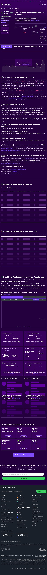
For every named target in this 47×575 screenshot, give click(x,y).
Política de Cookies (31, 568)
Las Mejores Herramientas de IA (7, 522)
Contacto (34, 525)
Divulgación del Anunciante (41, 568)
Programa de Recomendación (37, 516)
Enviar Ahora (12, 373)
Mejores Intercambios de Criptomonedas (5, 515)
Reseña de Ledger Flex (21, 524)
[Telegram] (4, 541)
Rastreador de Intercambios (16, 98)
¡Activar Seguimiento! (35, 20)
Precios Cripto (3, 524)
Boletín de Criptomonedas (6, 501)
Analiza (8, 436)
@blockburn (7, 294)
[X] (2, 541)
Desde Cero (18, 173)
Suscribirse (41, 491)
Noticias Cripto (3, 504)
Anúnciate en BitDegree (36, 518)
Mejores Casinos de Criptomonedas (7, 521)
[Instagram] (15, 541)
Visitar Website (42, 348)
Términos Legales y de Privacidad (21, 568)
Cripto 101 (3, 499)
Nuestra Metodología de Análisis (38, 513)
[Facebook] (8, 541)
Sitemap (12, 568)
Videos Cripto (3, 506)
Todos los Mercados (18, 46)
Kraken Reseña (35, 502)
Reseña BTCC (34, 501)
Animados (14, 171)
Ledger (21, 99)
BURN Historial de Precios (31, 46)
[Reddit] (17, 541)
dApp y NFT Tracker (4, 526)
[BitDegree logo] (4, 555)
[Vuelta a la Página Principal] (2, 8)
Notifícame (23, 478)
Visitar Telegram (7, 350)
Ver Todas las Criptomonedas (23, 455)
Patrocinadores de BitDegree (37, 520)
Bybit (28, 96)
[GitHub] (19, 541)
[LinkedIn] (11, 541)
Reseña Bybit (34, 499)
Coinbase (24, 96)
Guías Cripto (3, 502)
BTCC (31, 96)
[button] (42, 4)
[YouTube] (6, 541)
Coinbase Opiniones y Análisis (37, 497)
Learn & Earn (3, 497)
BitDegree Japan (35, 521)
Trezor (26, 99)
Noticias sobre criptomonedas (18, 169)
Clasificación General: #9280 (6, 16)
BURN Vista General (6, 46)
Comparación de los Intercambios (7, 517)
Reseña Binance (35, 504)
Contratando (34, 523)
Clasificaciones (10, 8)
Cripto (4, 8)
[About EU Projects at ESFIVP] (5, 549)
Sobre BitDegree (35, 509)
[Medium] (13, 541)
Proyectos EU (34, 514)
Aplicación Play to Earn (5, 509)
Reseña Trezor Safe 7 (20, 525)
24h (36, 26)
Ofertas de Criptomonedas (6, 508)
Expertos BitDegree (36, 511)
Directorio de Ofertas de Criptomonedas (10, 150)
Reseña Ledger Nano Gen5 (22, 527)
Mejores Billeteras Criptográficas (7, 519)
